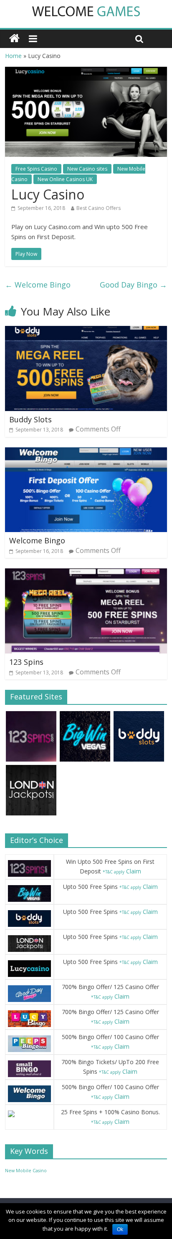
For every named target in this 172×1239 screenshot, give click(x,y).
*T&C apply (113, 872)
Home (13, 56)
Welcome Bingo (38, 285)
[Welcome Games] (14, 39)
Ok (120, 1229)
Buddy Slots (30, 419)
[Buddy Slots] (86, 331)
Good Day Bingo (133, 285)
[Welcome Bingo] (86, 452)
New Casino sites (87, 168)
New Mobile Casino (26, 1170)
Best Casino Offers (98, 208)
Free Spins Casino (36, 168)
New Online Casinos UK (65, 179)
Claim (133, 871)
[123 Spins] (86, 573)
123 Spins (26, 662)
